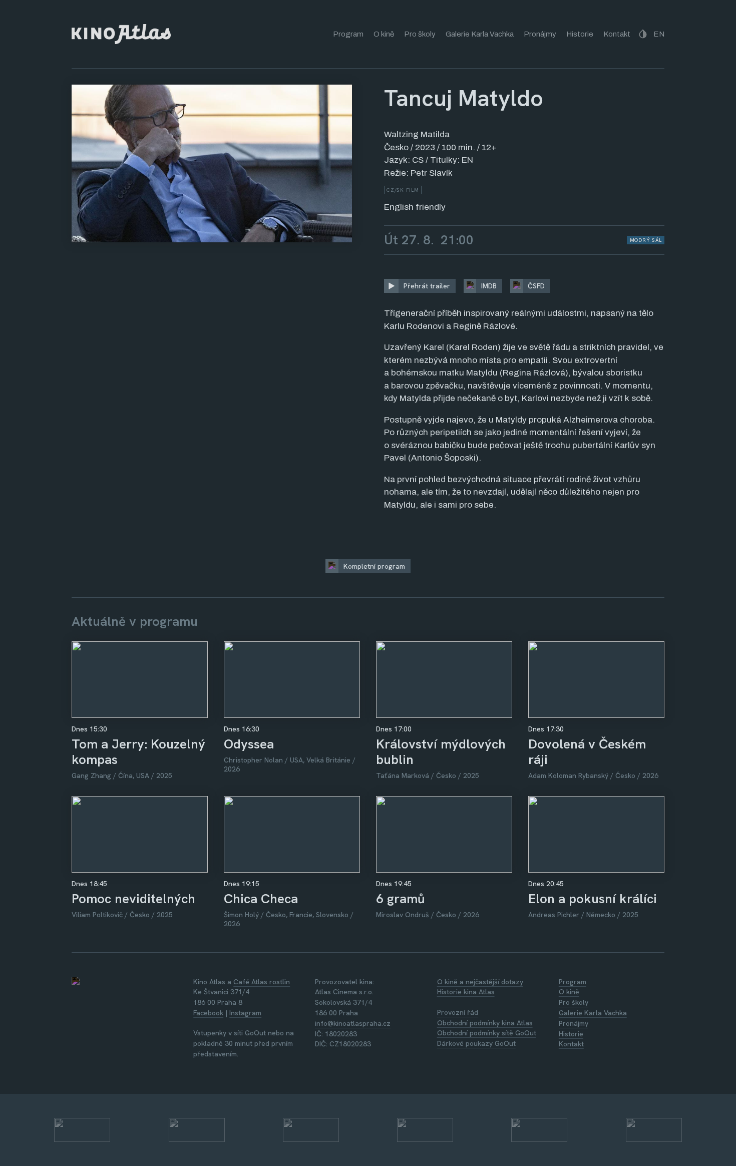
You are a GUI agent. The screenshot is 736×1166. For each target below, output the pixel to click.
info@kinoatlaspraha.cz (353, 1023)
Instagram (245, 1012)
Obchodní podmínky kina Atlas (485, 1022)
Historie (579, 34)
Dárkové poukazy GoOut (476, 1043)
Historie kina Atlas (466, 991)
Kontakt (616, 34)
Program (348, 34)
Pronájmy (540, 34)
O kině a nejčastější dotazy (480, 981)
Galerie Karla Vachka (480, 34)
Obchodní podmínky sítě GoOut (486, 1032)
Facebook (208, 1012)
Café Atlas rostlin (261, 981)
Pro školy (420, 34)
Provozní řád (457, 1012)
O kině (384, 34)
